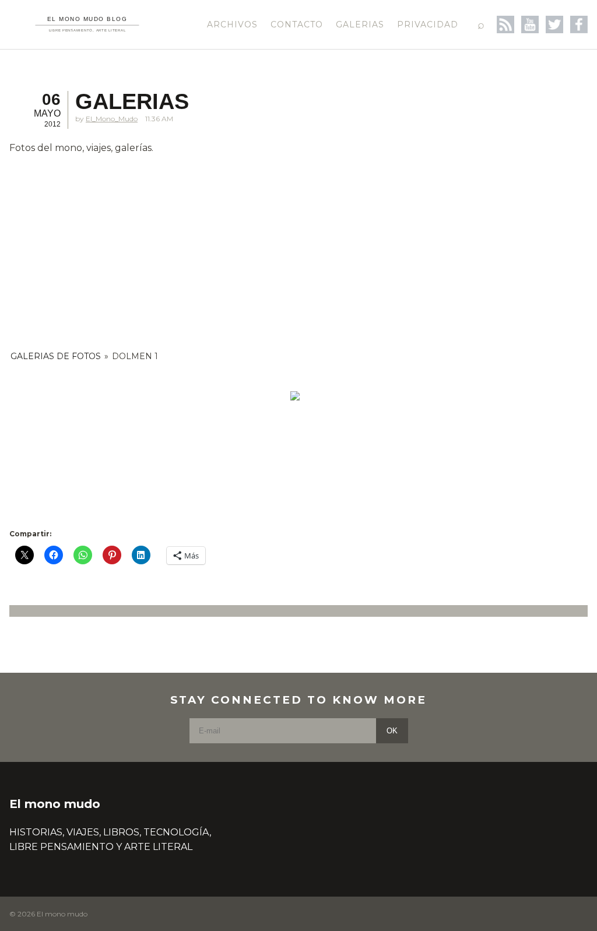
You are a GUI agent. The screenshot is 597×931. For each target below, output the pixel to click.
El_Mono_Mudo (112, 118)
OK (392, 730)
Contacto (297, 24)
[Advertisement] (295, 246)
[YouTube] (530, 24)
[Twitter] (554, 24)
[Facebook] (579, 24)
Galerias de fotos (55, 356)
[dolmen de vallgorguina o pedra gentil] (295, 395)
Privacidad (427, 24)
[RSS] (505, 24)
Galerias (360, 24)
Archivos (232, 24)
